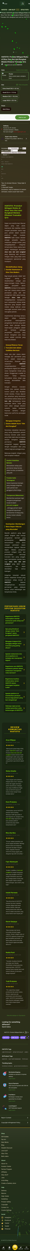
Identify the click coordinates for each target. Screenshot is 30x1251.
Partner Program (6, 1169)
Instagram (8, 1217)
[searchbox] (15, 1032)
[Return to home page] (10, 4)
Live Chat (26, 1248)
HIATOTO (4, 9)
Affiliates (4, 1172)
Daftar (15, 1248)
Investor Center (6, 1166)
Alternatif (21, 1248)
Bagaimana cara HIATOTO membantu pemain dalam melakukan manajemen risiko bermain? (14, 669)
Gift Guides (4, 1136)
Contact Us (4, 1207)
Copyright (4, 1204)
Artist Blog (4, 1180)
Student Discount (6, 1148)
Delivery (3, 1190)
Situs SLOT (4, 1175)
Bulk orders (4, 1156)
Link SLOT (4, 1150)
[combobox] (22, 3)
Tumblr (7, 1226)
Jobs (2, 1177)
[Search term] (22, 3)
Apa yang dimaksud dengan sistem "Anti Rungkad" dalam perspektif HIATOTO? (12, 632)
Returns (3, 1193)
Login (9, 1248)
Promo (3, 1248)
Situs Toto (4, 1153)
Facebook (8, 1220)
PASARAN (4, 148)
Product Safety (6, 1202)
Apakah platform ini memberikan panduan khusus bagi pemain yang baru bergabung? (14, 697)
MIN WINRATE (6, 150)
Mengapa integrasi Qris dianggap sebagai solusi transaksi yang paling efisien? (13, 644)
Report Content (6, 1117)
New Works (4, 1142)
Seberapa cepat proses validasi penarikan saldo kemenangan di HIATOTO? (14, 708)
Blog (2, 1145)
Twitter (7, 1223)
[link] (6, 1037)
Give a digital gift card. (20, 131)
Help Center (5, 1196)
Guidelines (4, 1199)
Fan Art (3, 1139)
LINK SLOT (13, 9)
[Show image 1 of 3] (13, 52)
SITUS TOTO (25, 9)
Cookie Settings (6, 1210)
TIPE (20, 148)
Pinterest (7, 1229)
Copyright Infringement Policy (10, 1122)
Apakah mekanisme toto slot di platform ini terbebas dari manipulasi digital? (13, 657)
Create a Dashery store (8, 1183)
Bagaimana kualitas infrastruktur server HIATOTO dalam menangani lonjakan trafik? (12, 683)
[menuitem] (4, 9)
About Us (4, 1163)
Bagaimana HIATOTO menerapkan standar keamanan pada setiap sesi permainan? (14, 619)
